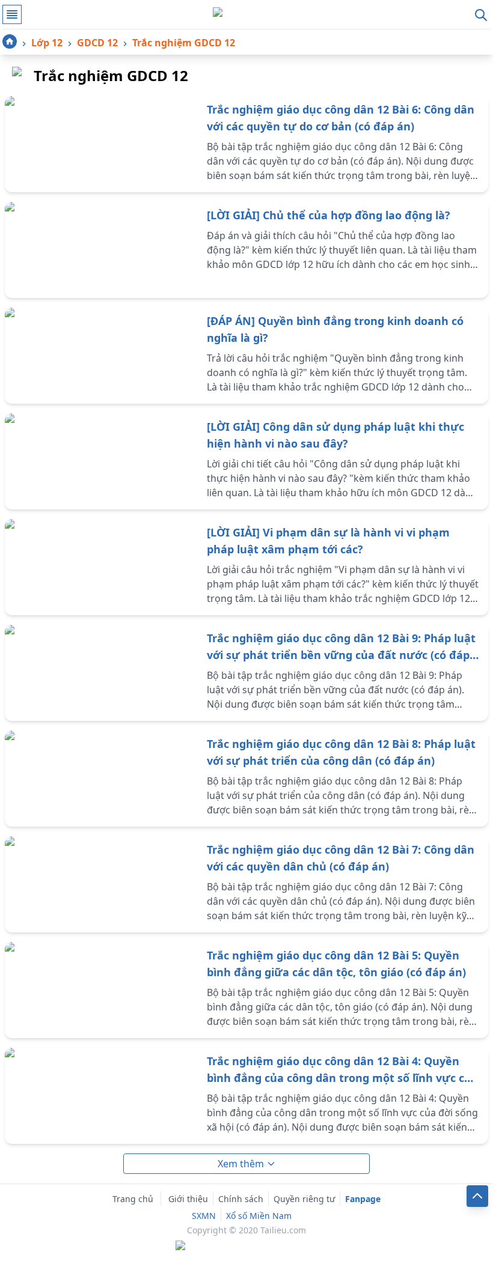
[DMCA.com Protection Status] (246, 1246)
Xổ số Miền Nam (259, 1215)
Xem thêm (241, 1163)
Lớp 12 (47, 42)
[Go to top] (477, 1196)
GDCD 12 (97, 42)
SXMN (204, 1215)
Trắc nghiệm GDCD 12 (183, 42)
